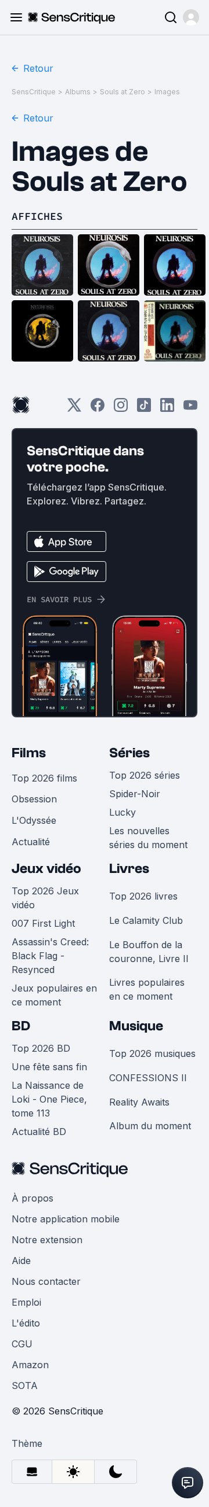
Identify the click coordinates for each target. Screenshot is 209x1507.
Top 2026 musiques (152, 1053)
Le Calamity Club (146, 920)
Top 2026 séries (144, 775)
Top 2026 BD (41, 1048)
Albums (78, 91)
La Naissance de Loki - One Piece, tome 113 (49, 1099)
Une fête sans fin (49, 1067)
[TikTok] (144, 409)
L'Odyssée (34, 820)
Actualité (31, 842)
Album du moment (150, 1126)
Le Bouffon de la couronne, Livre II (149, 951)
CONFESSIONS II (148, 1078)
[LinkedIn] (167, 409)
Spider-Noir (134, 793)
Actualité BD (39, 1131)
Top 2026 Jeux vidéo (45, 898)
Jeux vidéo (46, 868)
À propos (32, 1198)
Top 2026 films (44, 778)
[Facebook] (98, 409)
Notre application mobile (66, 1219)
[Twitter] (74, 409)
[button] (191, 17)
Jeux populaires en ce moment (54, 995)
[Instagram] (121, 409)
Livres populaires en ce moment (147, 989)
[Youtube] (190, 409)
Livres (129, 868)
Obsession (34, 799)
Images (167, 91)
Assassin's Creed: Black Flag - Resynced (50, 955)
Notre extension (47, 1240)
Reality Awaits (139, 1102)
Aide (21, 1260)
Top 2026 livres (143, 896)
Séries (129, 753)
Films (29, 753)
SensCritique (34, 91)
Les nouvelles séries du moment (148, 837)
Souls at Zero (122, 91)
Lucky (122, 812)
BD (21, 1026)
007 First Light (43, 923)
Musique (136, 1026)
